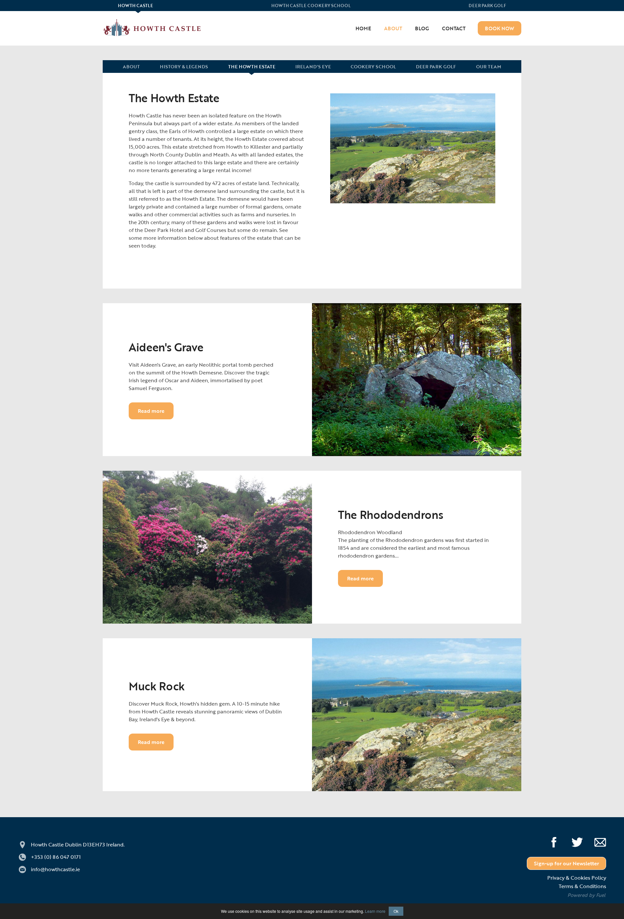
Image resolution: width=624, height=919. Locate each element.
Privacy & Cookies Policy (576, 878)
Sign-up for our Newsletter (566, 863)
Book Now (499, 28)
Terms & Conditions (582, 886)
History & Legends (184, 66)
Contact (453, 28)
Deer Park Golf (487, 6)
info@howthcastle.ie (55, 869)
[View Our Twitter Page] (572, 840)
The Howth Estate (251, 66)
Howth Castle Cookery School (311, 6)
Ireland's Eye (313, 66)
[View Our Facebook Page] (549, 840)
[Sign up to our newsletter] (595, 840)
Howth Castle (77, 844)
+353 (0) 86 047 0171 (56, 857)
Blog (422, 28)
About (393, 28)
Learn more (375, 911)
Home (363, 28)
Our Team (488, 66)
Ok (396, 911)
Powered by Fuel (586, 895)
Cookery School (373, 66)
